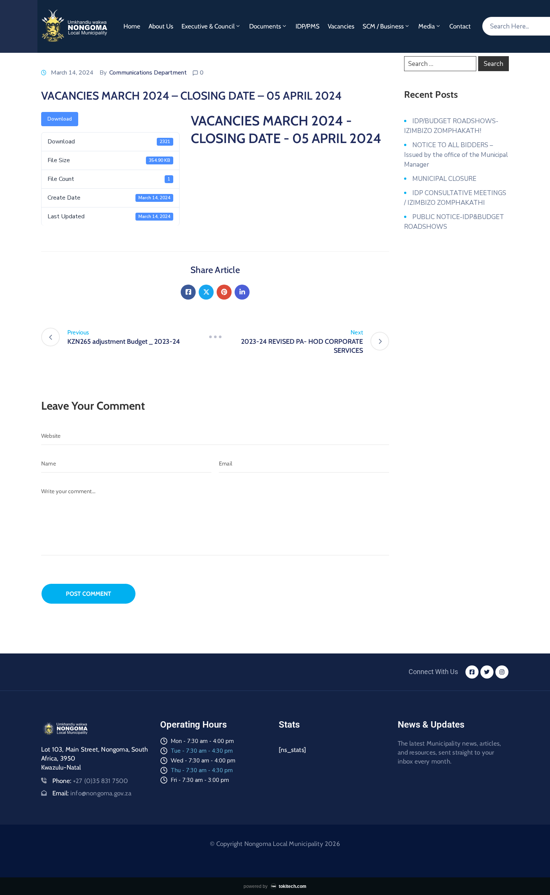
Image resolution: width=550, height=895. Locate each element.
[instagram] (501, 672)
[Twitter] (206, 292)
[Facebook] (188, 292)
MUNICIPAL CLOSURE (444, 179)
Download (60, 118)
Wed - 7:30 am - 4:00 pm (203, 760)
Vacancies (341, 26)
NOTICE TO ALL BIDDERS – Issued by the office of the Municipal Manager (456, 155)
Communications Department (148, 73)
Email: (91, 793)
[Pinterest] (224, 292)
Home (131, 26)
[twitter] (487, 672)
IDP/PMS (308, 26)
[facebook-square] (472, 672)
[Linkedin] (242, 292)
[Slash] (215, 337)
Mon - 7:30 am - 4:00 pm (202, 741)
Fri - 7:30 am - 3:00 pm (200, 780)
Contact (460, 26)
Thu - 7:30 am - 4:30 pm (202, 770)
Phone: (90, 781)
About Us (161, 26)
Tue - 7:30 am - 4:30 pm (202, 751)
